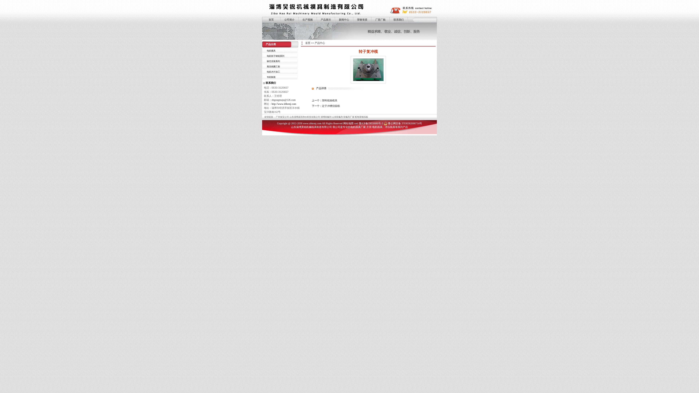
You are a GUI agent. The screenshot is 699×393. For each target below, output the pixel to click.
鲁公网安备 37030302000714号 (405, 123)
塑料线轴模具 (329, 100)
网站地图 (348, 123)
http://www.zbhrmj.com (284, 104)
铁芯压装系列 (273, 61)
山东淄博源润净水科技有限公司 (304, 117)
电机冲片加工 (273, 72)
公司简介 (289, 19)
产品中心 (320, 43)
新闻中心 (344, 19)
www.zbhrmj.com (312, 123)
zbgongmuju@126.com (284, 100)
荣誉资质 (362, 19)
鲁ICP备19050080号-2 (371, 123)
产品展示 (326, 19)
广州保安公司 (282, 117)
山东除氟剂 (337, 117)
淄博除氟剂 (326, 117)
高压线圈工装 (273, 66)
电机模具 (271, 50)
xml (356, 123)
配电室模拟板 (361, 117)
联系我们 (399, 19)
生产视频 (308, 19)
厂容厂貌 (380, 19)
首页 (271, 19)
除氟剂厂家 (348, 117)
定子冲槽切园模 (331, 106)
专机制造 (271, 77)
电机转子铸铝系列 (275, 56)
